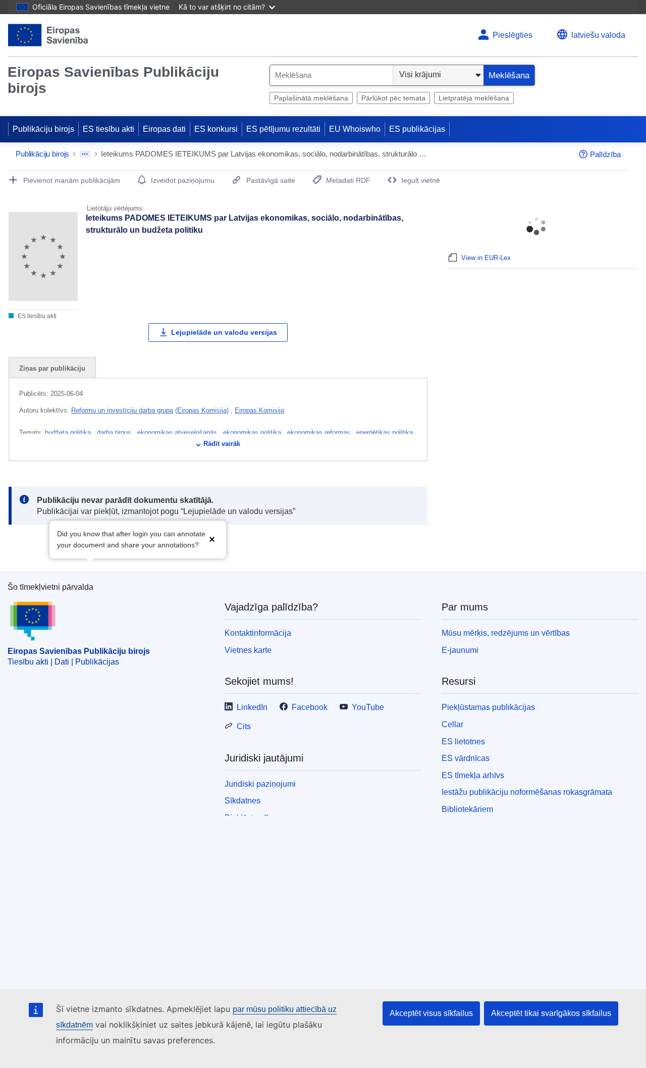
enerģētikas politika (385, 432)
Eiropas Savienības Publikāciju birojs (113, 80)
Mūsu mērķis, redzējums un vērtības (506, 633)
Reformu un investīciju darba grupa (122, 410)
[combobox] (331, 75)
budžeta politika (69, 432)
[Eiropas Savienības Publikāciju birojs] (48, 35)
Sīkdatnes (242, 800)
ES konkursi (216, 129)
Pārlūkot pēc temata (393, 98)
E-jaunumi (460, 650)
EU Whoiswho (355, 129)
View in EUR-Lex (486, 258)
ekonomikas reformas (319, 432)
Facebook (310, 707)
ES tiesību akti (108, 129)
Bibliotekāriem (467, 809)
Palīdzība (605, 154)
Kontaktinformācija (258, 633)
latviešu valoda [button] (598, 35)
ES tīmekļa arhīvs (473, 775)
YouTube (368, 707)
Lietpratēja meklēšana (474, 98)
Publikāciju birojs (43, 129)
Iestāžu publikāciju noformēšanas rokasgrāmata (527, 792)
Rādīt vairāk (221, 443)
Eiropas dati (164, 129)
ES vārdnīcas (466, 758)
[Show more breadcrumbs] (85, 154)
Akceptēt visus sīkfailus (431, 1013)
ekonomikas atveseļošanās (178, 432)
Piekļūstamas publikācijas (488, 707)
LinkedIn (252, 707)
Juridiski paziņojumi (260, 784)
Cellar (452, 724)
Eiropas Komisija (202, 410)
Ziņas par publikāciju (52, 368)
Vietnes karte (248, 650)
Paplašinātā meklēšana (311, 98)
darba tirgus (115, 432)
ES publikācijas (417, 129)
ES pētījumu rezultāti (283, 129)
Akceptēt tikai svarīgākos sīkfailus (551, 1013)
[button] (212, 538)
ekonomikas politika (253, 432)
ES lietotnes (463, 741)
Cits (244, 726)
